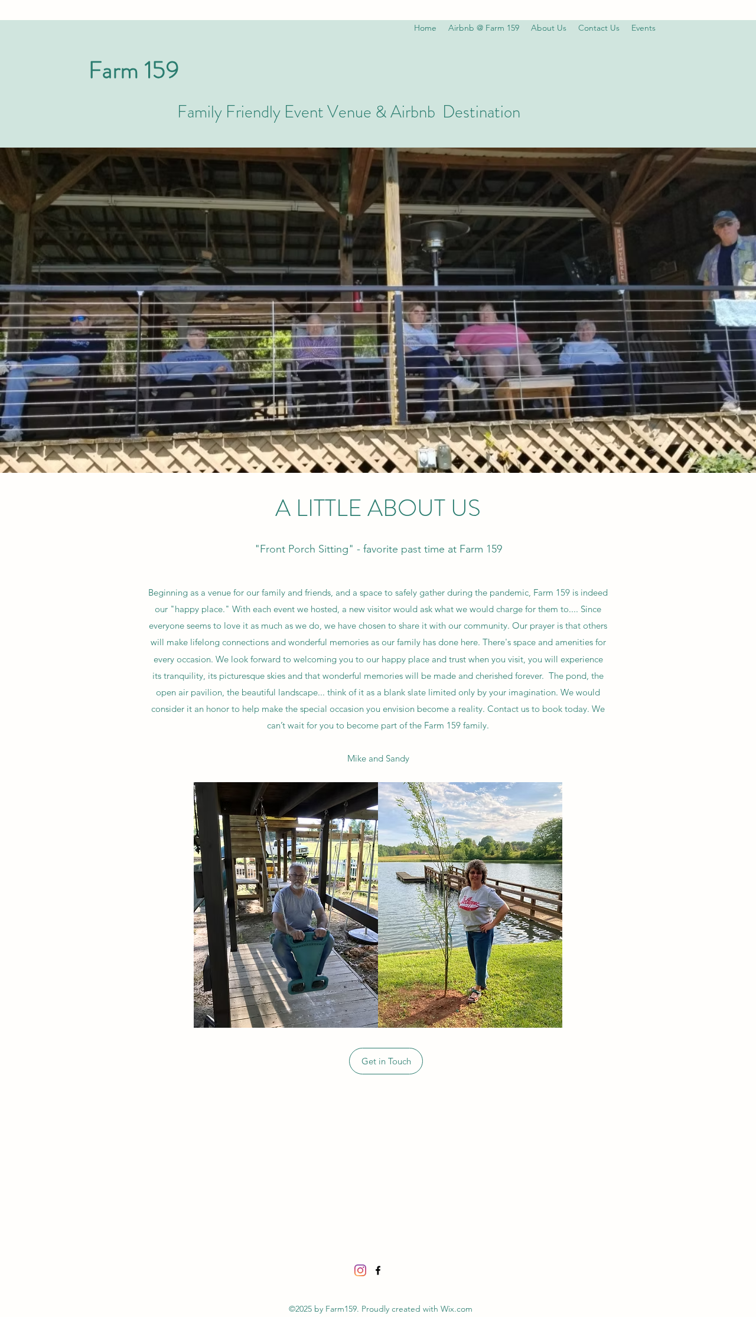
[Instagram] (360, 1270)
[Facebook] (378, 1270)
